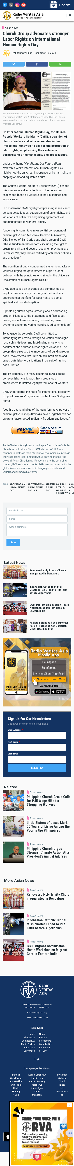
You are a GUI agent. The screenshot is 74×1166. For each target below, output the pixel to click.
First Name (13, 742)
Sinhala (62, 1078)
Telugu (62, 1084)
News (42, 1034)
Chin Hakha (16, 1081)
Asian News (11, 27)
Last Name (13, 754)
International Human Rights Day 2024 (36, 487)
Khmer (37, 1091)
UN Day (43, 1050)
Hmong (16, 1091)
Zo (62, 1095)
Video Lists (29, 1047)
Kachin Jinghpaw (37, 1074)
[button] (14, 64)
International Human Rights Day (18, 487)
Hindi (15, 1088)
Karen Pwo (37, 1084)
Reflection (44, 1047)
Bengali (16, 1074)
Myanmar (62, 1074)
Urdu (62, 1088)
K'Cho (16, 1095)
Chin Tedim (16, 1084)
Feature (43, 1037)
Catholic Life (45, 1044)
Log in (37, 1059)
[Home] (23, 15)
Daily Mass (29, 1050)
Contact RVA (28, 1040)
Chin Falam (16, 1078)
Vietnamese (62, 1091)
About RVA (29, 1037)
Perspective (45, 1040)
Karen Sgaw (37, 1088)
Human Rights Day (50, 487)
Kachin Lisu (37, 1078)
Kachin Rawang (37, 1081)
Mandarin (37, 1095)
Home (32, 1034)
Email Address (14, 730)
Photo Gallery (28, 1044)
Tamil (62, 1081)
